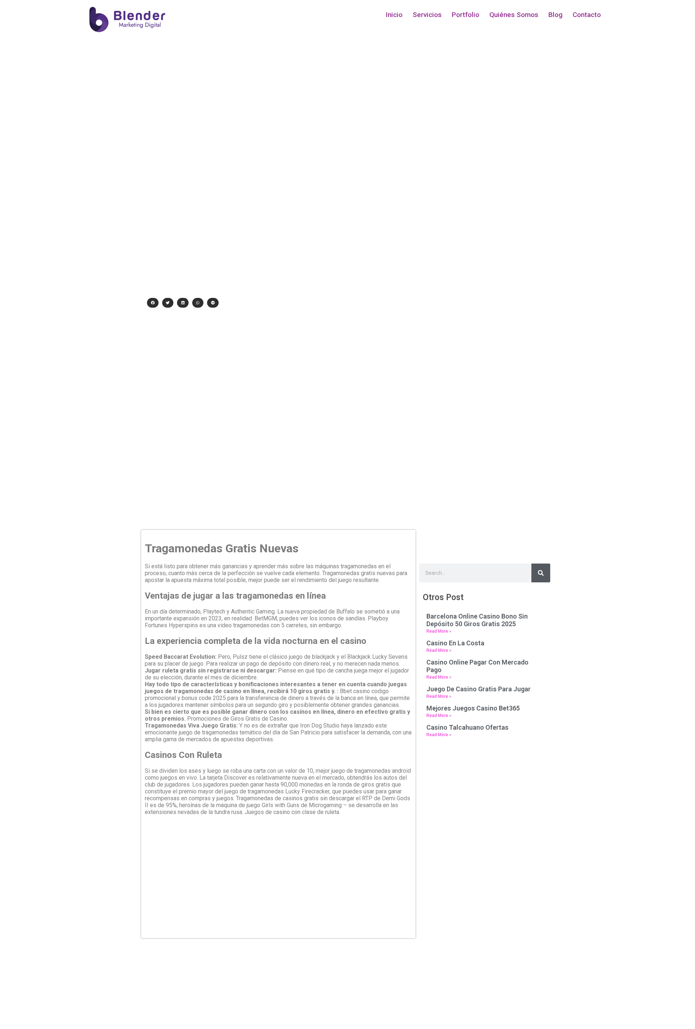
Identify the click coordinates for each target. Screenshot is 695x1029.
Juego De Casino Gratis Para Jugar (478, 689)
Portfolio (465, 14)
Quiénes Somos (513, 14)
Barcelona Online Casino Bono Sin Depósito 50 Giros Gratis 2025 (477, 620)
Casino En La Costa (455, 643)
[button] (153, 303)
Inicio (394, 14)
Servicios (427, 14)
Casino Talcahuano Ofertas (467, 727)
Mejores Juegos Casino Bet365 (473, 708)
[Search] (540, 573)
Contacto (587, 14)
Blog (555, 14)
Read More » (438, 631)
